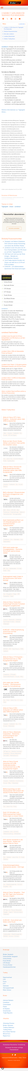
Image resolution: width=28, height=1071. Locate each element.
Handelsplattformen (9, 967)
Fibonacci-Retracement (16, 753)
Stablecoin (22, 512)
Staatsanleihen (7, 541)
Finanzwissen (6, 512)
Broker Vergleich (8, 954)
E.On (20, 724)
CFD (4, 979)
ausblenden (22, 24)
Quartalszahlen (11, 461)
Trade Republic (7, 1013)
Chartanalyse (6, 753)
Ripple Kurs (6, 1036)
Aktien (5, 433)
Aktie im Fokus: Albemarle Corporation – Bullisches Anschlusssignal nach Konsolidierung (12, 734)
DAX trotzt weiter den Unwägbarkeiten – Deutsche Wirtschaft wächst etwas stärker (12, 550)
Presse (24, 1057)
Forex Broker (7, 961)
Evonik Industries (19, 781)
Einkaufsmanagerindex (11, 884)
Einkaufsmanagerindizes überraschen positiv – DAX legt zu (13, 867)
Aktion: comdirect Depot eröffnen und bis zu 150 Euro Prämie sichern (13, 392)
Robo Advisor (7, 990)
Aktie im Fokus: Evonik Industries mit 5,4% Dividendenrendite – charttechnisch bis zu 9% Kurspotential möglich (11, 765)
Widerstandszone (14, 755)
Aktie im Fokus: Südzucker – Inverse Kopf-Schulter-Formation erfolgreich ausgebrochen (14, 604)
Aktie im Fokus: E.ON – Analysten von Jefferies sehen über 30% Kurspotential (13, 710)
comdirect (4, 47)
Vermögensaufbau (17, 514)
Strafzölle (6, 859)
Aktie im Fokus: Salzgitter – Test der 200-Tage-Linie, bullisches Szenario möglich (14, 894)
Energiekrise (9, 594)
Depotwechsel (7, 977)
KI (18, 700)
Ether (18, 510)
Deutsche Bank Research (9, 676)
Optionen (6, 986)
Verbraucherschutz (8, 514)
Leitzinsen (6, 651)
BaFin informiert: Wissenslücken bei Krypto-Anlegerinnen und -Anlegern (14, 494)
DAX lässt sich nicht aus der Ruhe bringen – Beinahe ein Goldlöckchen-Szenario (14, 256)
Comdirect (6, 1002)
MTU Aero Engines (12, 435)
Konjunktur (6, 886)
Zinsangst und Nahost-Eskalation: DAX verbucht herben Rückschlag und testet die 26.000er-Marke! (14, 244)
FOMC (22, 649)
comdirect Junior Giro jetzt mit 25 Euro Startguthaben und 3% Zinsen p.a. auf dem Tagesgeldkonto (15, 250)
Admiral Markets (8, 1000)
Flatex (5, 1007)
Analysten (9, 433)
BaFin (5, 510)
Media (20, 1057)
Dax (21, 433)
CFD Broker (6, 963)
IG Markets (6, 1009)
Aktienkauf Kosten (8, 1023)
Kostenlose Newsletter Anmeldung (14, 1045)
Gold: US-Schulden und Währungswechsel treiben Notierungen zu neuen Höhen (13, 814)
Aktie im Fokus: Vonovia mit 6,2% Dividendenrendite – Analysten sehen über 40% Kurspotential (12, 469)
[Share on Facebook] (3, 19)
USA (10, 886)
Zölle (9, 570)
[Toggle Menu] (2, 7)
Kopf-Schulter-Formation (9, 621)
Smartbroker (7, 1011)
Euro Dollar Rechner (9, 1032)
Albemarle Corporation (16, 751)
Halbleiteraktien (12, 568)
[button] (2, 1068)
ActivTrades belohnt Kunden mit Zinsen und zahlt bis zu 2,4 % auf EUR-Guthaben (14, 262)
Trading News (7, 1029)
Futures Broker (7, 965)
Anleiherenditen (7, 934)
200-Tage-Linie (7, 751)
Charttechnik (16, 433)
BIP (4, 568)
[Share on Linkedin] (11, 19)
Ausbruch (6, 619)
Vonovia (5, 486)
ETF (4, 984)
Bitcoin (8, 510)
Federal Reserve (15, 649)
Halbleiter (9, 857)
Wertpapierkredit (8, 988)
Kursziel (5, 435)
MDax (21, 676)
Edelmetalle (16, 539)
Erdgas (14, 594)
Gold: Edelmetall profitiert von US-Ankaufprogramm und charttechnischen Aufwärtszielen (13, 522)
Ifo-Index (19, 568)
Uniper (11, 596)
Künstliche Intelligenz (18, 459)
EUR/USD (6, 649)
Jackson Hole (9, 459)
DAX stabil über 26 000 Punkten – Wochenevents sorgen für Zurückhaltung (12, 684)
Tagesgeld (4, 207)
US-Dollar (16, 831)
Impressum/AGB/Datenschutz (10, 1057)
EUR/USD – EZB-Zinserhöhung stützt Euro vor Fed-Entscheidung (13, 631)
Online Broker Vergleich (10, 956)
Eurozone (20, 884)
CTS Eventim (13, 674)
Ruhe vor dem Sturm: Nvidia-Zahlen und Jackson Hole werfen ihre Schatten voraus (14, 443)
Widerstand (6, 624)
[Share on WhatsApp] (15, 19)
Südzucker (18, 621)
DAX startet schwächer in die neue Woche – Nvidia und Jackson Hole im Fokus (13, 841)
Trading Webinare (8, 1027)
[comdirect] (6, 277)
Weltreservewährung (8, 833)
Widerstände (11, 726)
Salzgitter (6, 912)
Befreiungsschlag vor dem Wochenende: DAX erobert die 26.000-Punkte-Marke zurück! (13, 791)
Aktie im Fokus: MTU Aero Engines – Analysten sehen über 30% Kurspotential (14, 419)
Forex (4, 981)
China (11, 539)
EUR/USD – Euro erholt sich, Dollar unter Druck (12, 921)
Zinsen (11, 207)
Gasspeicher (6, 596)
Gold (21, 539)
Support (11, 912)
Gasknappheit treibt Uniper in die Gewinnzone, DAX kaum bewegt (13, 578)
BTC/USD (13, 510)
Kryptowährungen (15, 512)
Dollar (8, 700)
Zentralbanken (17, 833)
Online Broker (7, 959)
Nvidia (5, 461)
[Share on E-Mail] (19, 19)
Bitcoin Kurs (6, 1034)
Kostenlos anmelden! (14, 228)
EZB (18, 594)
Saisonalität (6, 755)
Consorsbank (7, 1004)
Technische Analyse (18, 912)
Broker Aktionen (8, 1025)
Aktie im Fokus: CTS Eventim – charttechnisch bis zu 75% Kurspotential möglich (13, 659)
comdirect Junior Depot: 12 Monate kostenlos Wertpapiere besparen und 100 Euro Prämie (14, 365)
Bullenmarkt (11, 619)
